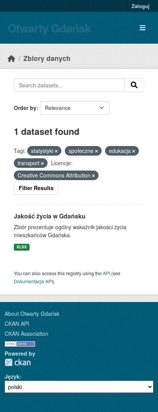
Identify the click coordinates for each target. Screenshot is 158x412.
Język (12, 376)
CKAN (18, 362)
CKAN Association (26, 333)
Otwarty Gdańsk (49, 28)
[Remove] (56, 151)
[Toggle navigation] (142, 27)
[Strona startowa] (11, 58)
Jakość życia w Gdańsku (50, 216)
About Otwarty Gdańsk (32, 313)
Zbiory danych (47, 58)
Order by (25, 108)
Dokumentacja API (33, 281)
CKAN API (17, 323)
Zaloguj (141, 6)
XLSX (21, 246)
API (106, 273)
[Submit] (134, 85)
